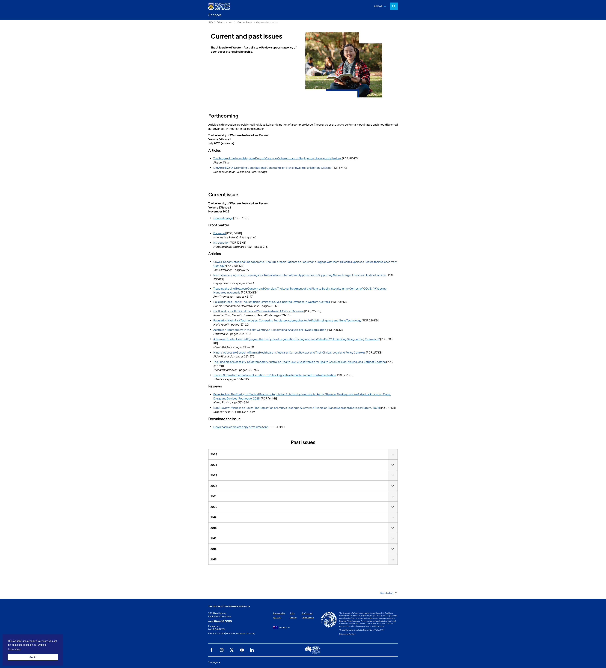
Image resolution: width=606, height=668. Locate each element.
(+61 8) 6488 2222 (216, 629)
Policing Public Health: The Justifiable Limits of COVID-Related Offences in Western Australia (271, 301)
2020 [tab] (213, 506)
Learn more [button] (14, 649)
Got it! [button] (33, 657)
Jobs (292, 613)
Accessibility (279, 613)
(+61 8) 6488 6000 (220, 621)
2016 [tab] (213, 548)
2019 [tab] (213, 517)
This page (213, 662)
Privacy (293, 617)
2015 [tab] (213, 559)
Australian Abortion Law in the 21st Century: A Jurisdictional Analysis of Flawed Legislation (269, 329)
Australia (283, 627)
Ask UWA (277, 617)
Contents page (223, 218)
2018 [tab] (213, 527)
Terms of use (308, 617)
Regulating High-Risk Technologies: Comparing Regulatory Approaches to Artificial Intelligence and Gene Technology (287, 320)
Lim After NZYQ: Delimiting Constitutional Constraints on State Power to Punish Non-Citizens (272, 167)
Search (394, 6)
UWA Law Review (244, 22)
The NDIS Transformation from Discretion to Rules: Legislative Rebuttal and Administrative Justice (274, 375)
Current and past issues (266, 22)
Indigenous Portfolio (347, 634)
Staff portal (307, 613)
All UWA (378, 5)
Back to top (386, 592)
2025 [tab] (213, 454)
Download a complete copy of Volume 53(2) (240, 427)
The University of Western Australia (229, 606)
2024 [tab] (213, 464)
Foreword (219, 233)
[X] (232, 650)
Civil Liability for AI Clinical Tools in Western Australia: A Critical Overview (258, 311)
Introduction (221, 242)
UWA (210, 22)
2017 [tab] (213, 538)
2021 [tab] (213, 496)
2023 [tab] (213, 475)
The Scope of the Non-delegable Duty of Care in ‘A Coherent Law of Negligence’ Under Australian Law (277, 158)
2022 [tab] (213, 485)
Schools (220, 22)
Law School (230, 22)
